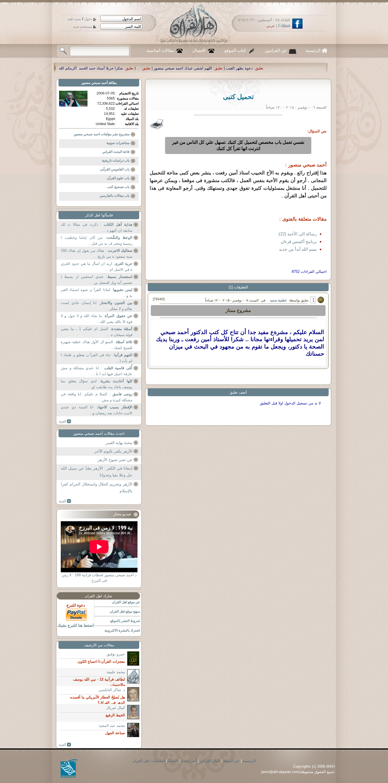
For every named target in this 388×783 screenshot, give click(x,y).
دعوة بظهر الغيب (293, 68)
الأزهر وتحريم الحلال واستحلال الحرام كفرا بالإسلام (96, 487)
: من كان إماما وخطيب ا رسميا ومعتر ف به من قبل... (96, 240)
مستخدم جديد (82, 27)
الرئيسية (313, 50)
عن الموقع (231, 761)
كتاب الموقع (235, 50)
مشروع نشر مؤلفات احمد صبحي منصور (102, 134)
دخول (88, 19)
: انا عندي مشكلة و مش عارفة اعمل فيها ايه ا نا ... (96, 371)
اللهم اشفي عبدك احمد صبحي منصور (236, 68)
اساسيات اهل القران (148, 761)
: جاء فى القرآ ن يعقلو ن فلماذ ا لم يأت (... (96, 358)
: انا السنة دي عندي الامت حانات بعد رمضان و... (96, 410)
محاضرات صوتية (118, 143)
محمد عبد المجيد (112, 725)
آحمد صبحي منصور (94, 83)
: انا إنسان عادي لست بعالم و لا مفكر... (96, 306)
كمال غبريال (115, 708)
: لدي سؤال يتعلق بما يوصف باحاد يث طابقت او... (96, 384)
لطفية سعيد (278, 300)
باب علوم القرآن (118, 178)
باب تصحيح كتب (118, 187)
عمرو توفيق (116, 654)
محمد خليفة (116, 672)
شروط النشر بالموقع (125, 621)
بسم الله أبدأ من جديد (298, 249)
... (191, 68)
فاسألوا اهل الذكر (99, 215)
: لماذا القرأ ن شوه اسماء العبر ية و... (96, 293)
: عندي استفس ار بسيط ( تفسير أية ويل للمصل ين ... (96, 280)
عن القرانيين (276, 50)
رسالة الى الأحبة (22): (297, 233)
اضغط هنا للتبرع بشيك (75, 625)
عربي (270, 26)
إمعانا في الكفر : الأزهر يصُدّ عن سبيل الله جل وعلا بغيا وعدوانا (96, 471)
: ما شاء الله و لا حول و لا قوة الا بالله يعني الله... (96, 319)
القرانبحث (189, 761)
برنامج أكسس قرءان (299, 241)
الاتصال (199, 50)
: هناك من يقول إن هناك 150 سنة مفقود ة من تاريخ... (96, 253)
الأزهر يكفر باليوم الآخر (113, 451)
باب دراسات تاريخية (116, 160)
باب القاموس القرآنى (115, 169)
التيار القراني (210, 761)
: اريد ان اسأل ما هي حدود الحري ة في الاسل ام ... (96, 266)
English (284, 26)
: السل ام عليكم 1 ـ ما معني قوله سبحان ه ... (96, 332)
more (65, 421)
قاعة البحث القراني (116, 152)
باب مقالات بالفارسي (115, 196)
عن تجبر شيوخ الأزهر (115, 459)
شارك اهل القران (98, 596)
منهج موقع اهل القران (125, 611)
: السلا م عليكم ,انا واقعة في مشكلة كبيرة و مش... (96, 397)
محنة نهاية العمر (119, 442)
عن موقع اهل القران (126, 602)
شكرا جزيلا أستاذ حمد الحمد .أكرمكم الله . (143, 68)
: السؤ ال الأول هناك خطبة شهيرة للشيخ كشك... (96, 345)
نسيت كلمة (74, 19)
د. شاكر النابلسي (112, 690)
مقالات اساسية (160, 50)
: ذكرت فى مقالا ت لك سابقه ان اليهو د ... (96, 227)
